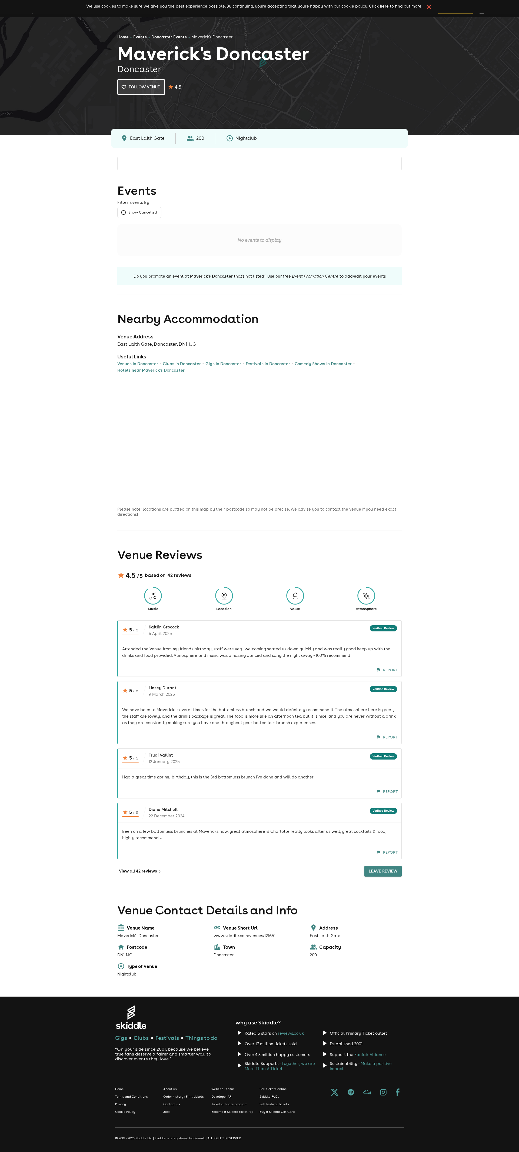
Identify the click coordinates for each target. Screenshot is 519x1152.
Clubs (141, 1037)
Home (123, 36)
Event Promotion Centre (315, 276)
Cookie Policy (125, 1112)
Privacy (120, 1104)
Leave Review (383, 871)
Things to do (201, 1037)
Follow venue (144, 86)
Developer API (221, 1096)
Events (140, 36)
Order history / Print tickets (183, 1096)
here (384, 6)
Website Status (223, 1089)
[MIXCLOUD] (367, 1092)
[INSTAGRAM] (383, 1092)
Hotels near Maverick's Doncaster (151, 370)
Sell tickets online (273, 1089)
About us (170, 1089)
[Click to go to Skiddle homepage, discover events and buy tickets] (131, 1017)
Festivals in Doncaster (268, 363)
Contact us (171, 1104)
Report (390, 669)
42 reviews (179, 575)
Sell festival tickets (274, 1104)
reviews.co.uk (291, 1033)
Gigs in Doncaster (223, 363)
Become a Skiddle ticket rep (232, 1112)
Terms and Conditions (131, 1096)
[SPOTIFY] (351, 1092)
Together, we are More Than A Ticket (280, 1066)
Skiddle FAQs (269, 1096)
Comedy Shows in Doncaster (323, 363)
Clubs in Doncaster (182, 363)
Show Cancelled (142, 212)
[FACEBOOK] (397, 1092)
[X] (335, 1092)
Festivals (167, 1037)
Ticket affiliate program (229, 1104)
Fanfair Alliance (370, 1054)
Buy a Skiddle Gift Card (277, 1112)
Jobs (166, 1112)
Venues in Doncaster (137, 363)
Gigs (121, 1037)
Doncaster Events (169, 36)
